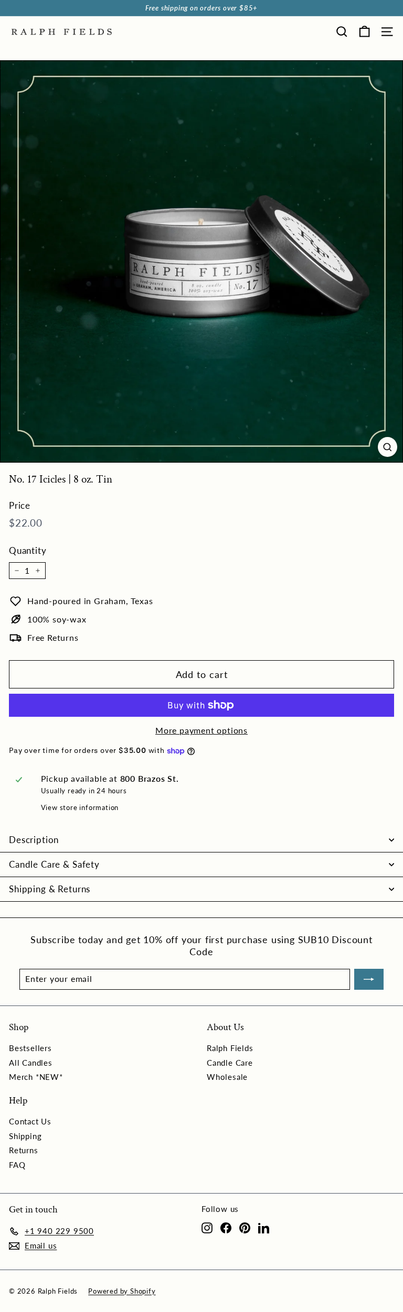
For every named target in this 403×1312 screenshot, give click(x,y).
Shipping (25, 1136)
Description (34, 839)
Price (19, 505)
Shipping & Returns (49, 888)
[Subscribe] (369, 979)
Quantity (27, 550)
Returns (23, 1150)
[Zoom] (387, 447)
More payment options (201, 730)
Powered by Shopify (121, 1291)
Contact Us (30, 1121)
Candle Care (230, 1062)
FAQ (17, 1164)
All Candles (30, 1062)
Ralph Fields (230, 1048)
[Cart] (364, 31)
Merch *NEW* (36, 1076)
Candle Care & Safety (54, 864)
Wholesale (227, 1076)
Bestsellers (30, 1048)
